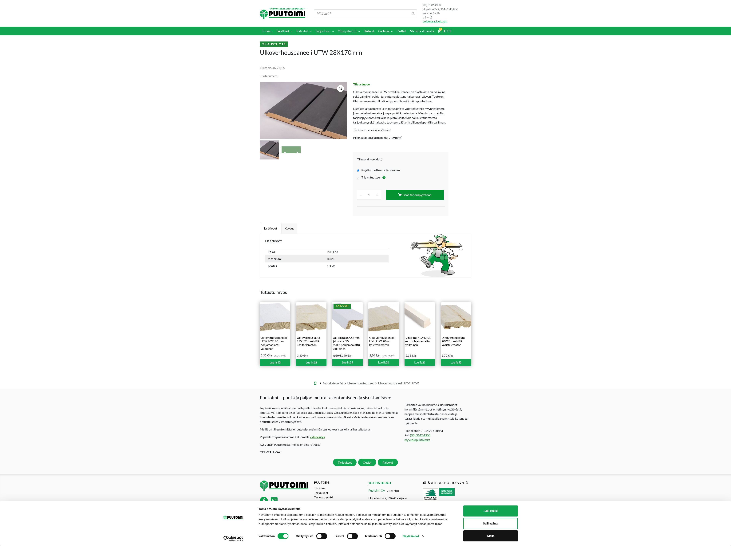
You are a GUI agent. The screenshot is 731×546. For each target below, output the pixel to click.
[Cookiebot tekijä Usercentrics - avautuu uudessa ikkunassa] (233, 538)
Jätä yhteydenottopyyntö (445, 483)
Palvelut (387, 462)
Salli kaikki (491, 511)
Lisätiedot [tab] (270, 228)
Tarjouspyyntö (323, 497)
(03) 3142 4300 (432, 5)
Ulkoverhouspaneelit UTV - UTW (398, 383)
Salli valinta (490, 523)
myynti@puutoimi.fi (417, 440)
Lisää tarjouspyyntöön (417, 195)
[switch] (321, 536)
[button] (340, 88)
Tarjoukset (345, 462)
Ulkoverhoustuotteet (360, 383)
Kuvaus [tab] (289, 228)
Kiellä (490, 535)
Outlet (367, 462)
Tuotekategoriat (333, 383)
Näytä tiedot (411, 536)
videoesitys (317, 437)
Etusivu (315, 383)
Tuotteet (320, 488)
